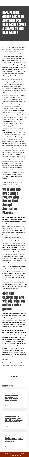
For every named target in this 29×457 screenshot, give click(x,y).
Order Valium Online (12, 143)
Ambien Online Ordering (11, 128)
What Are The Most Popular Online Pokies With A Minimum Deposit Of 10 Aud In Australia (14, 419)
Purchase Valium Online (8, 119)
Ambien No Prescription (9, 95)
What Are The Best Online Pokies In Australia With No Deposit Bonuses (12, 398)
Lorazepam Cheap (12, 106)
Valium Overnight (14, 108)
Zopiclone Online (7, 97)
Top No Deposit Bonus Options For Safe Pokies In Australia (14, 439)
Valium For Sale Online (8, 104)
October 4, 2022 (10, 393)
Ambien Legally (6, 126)
